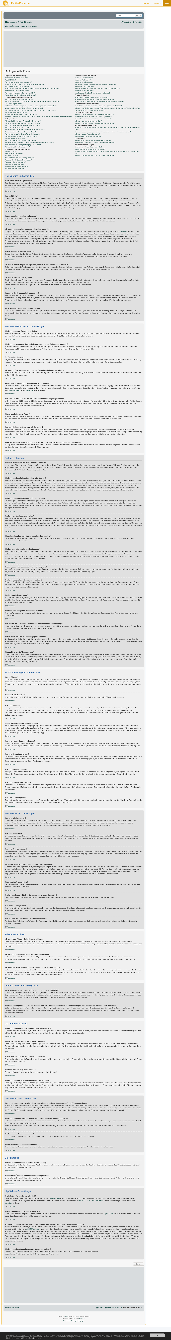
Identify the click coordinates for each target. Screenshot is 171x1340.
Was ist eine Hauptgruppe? (84, 91)
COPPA (124, 231)
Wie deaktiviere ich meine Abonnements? (89, 136)
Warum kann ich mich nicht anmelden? (18, 86)
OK (157, 1335)
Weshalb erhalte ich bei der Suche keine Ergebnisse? (93, 117)
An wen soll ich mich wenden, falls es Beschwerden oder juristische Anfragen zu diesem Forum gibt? (107, 152)
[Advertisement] (73, 49)
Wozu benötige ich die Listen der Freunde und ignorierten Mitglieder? (98, 106)
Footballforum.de (20, 3)
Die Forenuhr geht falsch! (13, 104)
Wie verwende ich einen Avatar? (16, 112)
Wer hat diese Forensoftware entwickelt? (89, 147)
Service (156, 3)
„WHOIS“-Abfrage (32, 1229)
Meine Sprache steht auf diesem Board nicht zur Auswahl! (24, 108)
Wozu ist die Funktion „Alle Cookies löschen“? (20, 95)
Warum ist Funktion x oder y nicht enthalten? (90, 149)
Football (146, 3)
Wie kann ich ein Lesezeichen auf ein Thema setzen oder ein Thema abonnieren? (103, 132)
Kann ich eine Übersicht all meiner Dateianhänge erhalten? (95, 143)
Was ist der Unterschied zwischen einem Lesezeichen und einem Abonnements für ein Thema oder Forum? (108, 129)
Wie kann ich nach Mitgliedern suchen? (88, 121)
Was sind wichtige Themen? (14, 164)
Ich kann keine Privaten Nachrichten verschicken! (91, 97)
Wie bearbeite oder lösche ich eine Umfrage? (20, 132)
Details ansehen (35, 1338)
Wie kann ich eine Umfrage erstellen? (17, 127)
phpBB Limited (13, 390)
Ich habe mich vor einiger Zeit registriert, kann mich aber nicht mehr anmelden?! (32, 89)
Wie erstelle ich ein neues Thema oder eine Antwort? (23, 121)
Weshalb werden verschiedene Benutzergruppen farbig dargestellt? (98, 89)
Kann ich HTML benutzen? (14, 153)
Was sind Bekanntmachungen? (15, 162)
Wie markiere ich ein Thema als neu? (17, 147)
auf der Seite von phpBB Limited (91, 1201)
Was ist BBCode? (11, 151)
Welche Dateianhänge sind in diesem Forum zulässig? (93, 140)
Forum (166, 3)
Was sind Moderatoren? (83, 80)
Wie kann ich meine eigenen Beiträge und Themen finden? (95, 123)
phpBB (67, 1316)
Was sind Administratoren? (84, 78)
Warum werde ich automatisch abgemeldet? (20, 93)
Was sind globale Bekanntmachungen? (18, 160)
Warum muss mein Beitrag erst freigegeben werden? (23, 145)
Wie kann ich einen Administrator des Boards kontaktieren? (95, 155)
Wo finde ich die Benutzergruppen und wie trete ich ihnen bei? (96, 84)
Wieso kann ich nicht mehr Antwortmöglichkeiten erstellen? (25, 130)
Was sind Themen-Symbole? (15, 169)
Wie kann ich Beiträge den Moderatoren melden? (21, 140)
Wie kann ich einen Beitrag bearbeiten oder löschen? (23, 123)
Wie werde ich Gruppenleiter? (85, 86)
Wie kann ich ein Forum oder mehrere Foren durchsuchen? (95, 114)
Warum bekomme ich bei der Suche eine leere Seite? (93, 119)
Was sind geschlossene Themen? (16, 166)
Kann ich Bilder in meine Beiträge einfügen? (20, 158)
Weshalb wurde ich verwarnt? (15, 138)
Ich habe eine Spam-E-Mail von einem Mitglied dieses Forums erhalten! (99, 102)
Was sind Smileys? (11, 155)
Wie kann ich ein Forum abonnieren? (87, 134)
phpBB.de (29, 390)
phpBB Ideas (108, 1214)
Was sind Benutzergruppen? (84, 82)
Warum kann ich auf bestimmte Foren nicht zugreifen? (23, 134)
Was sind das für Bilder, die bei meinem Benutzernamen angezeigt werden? (30, 110)
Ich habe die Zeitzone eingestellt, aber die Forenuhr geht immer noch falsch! (30, 106)
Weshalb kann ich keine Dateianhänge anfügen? (21, 136)
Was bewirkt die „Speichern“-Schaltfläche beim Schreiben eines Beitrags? (30, 143)
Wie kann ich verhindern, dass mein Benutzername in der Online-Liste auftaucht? (32, 102)
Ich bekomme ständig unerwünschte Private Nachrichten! (94, 99)
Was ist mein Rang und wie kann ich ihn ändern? (21, 114)
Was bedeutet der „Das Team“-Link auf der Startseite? (93, 93)
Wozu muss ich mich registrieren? (16, 78)
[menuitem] (20, 22)
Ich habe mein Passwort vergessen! (17, 91)
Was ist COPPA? (10, 80)
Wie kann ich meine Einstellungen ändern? (19, 99)
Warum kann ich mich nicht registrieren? (18, 82)
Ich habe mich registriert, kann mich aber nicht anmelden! (24, 84)
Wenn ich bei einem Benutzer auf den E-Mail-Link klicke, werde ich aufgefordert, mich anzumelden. (38, 117)
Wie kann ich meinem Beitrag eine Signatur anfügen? (23, 125)
